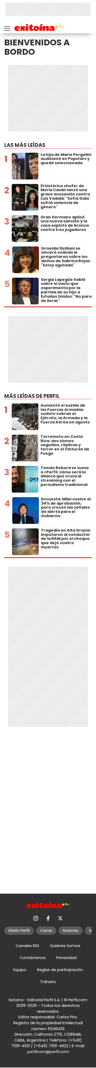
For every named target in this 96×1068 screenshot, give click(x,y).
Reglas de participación (60, 969)
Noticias (70, 930)
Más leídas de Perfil (31, 396)
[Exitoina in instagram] (36, 918)
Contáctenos (33, 957)
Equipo (19, 969)
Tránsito (48, 981)
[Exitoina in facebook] (48, 918)
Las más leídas (24, 145)
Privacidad (66, 957)
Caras (46, 930)
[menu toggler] (6, 27)
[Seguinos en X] (60, 918)
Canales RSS (27, 945)
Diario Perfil (19, 930)
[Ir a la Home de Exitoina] (39, 28)
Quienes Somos (65, 945)
